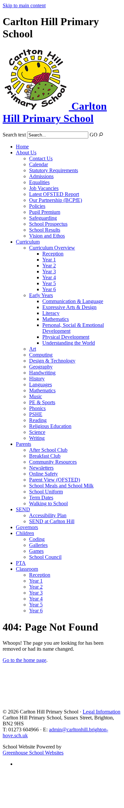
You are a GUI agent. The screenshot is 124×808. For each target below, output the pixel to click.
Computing (41, 355)
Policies (37, 206)
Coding (37, 539)
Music (35, 396)
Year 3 (49, 271)
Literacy (51, 313)
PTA (21, 563)
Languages (40, 384)
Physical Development (65, 337)
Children (25, 533)
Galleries (38, 545)
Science (37, 432)
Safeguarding (43, 218)
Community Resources (53, 462)
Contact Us (41, 158)
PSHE (35, 414)
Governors (27, 527)
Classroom (27, 569)
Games (36, 551)
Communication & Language (72, 301)
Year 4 (49, 277)
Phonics (37, 408)
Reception (52, 253)
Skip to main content (24, 5)
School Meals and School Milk (61, 485)
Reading (38, 420)
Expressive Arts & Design (69, 307)
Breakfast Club (45, 456)
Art (32, 349)
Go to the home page (24, 660)
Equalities (39, 182)
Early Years (41, 295)
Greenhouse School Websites (33, 752)
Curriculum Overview (52, 247)
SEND (23, 509)
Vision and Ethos (47, 236)
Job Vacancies (44, 188)
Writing (37, 438)
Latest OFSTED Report (54, 194)
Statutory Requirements (53, 170)
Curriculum (28, 242)
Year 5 (49, 283)
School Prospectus (48, 224)
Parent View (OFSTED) (54, 479)
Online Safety (43, 474)
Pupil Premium (44, 212)
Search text (14, 134)
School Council (45, 557)
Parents (23, 444)
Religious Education (50, 426)
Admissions (41, 176)
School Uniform (46, 491)
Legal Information (101, 711)
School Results (44, 230)
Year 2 (49, 265)
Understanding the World (68, 343)
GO (94, 134)
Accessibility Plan (47, 515)
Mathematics (55, 319)
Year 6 (49, 289)
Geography (41, 366)
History (37, 378)
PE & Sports (42, 402)
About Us (26, 152)
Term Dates (41, 497)
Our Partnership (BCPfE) (55, 200)
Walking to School (48, 503)
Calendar (38, 164)
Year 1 (49, 259)
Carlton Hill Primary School (55, 112)
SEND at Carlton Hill (51, 521)
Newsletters (41, 468)
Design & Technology (52, 361)
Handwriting (42, 372)
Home (22, 146)
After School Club (48, 450)
